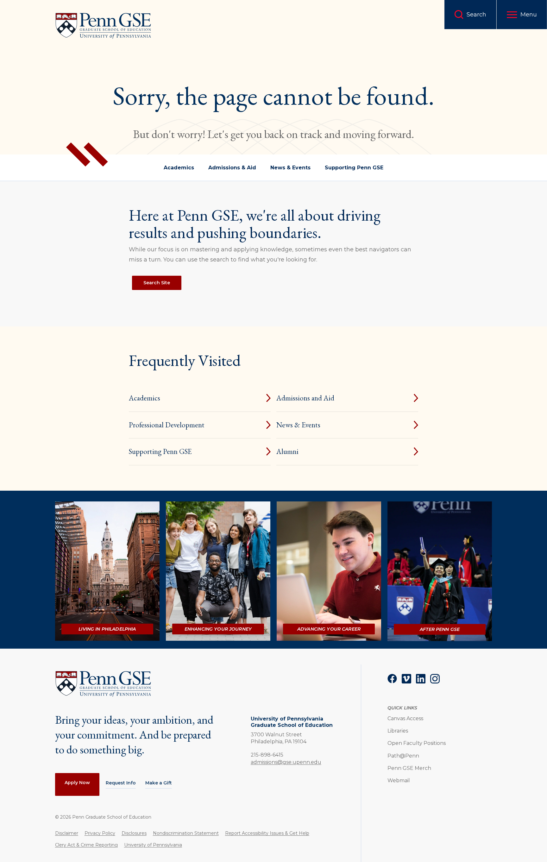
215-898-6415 (267, 755)
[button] (522, 14)
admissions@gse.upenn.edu (286, 762)
